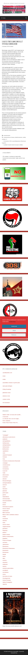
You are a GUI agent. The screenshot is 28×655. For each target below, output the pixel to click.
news (4, 522)
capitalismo (5, 451)
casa (4, 453)
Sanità (4, 554)
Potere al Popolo (7, 540)
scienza (5, 560)
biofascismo (6, 449)
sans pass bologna (7, 386)
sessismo (5, 562)
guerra (4, 494)
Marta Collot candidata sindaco (11, 514)
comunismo (5, 467)
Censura (5, 457)
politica (4, 532)
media (24, 137)
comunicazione (6, 135)
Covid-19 (5, 471)
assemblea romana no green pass (11, 382)
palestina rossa (6, 392)
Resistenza (5, 546)
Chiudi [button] (14, 330)
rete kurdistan (6, 402)
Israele (4, 502)
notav (4, 376)
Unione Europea (7, 580)
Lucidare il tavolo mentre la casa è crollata (13, 144)
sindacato (5, 564)
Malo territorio (6, 512)
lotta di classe (6, 508)
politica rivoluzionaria (8, 536)
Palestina (5, 530)
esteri (4, 486)
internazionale (6, 498)
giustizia (5, 490)
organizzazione (6, 526)
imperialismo (6, 496)
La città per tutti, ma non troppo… (11, 418)
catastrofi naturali (7, 455)
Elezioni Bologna (7, 480)
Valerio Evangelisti (7, 582)
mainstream (6, 510)
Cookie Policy (12, 321)
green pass (5, 492)
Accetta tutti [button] (14, 326)
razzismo (5, 542)
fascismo (5, 488)
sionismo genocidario (8, 568)
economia (5, 476)
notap (4, 379)
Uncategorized (6, 578)
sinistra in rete (6, 396)
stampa (3, 139)
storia (4, 574)
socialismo (5, 570)
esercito (5, 484)
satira (4, 556)
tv (6, 139)
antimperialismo (7, 445)
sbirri (4, 558)
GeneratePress (14, 652)
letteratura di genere (8, 506)
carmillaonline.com (7, 372)
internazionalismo (7, 500)
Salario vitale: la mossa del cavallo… (12, 414)
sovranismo (5, 572)
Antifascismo (6, 443)
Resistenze (5, 550)
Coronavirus (6, 468)
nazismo (5, 520)
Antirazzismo (6, 447)
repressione (6, 544)
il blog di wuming (7, 389)
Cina (4, 459)
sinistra (4, 566)
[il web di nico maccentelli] (14, 9)
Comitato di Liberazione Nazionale (11, 461)
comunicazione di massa (9, 137)
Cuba (4, 472)
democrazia (6, 474)
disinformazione (18, 137)
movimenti (5, 518)
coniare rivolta (6, 399)
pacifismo (5, 528)
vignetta (5, 584)
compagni (5, 463)
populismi (5, 538)
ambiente (5, 439)
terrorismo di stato (7, 576)
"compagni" (5, 435)
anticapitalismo (6, 441)
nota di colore (6, 524)
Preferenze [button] (14, 334)
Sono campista (6, 420)
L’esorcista (5, 416)
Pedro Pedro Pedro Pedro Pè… (11, 422)
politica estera (6, 534)
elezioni (5, 478)
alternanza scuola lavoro (9, 437)
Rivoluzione (5, 552)
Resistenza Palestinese (9, 548)
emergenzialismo (7, 482)
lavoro (4, 504)
